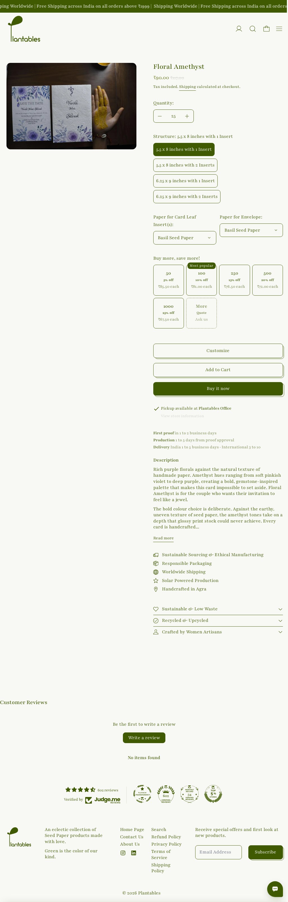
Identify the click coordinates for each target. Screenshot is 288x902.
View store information (182, 416)
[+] (187, 116)
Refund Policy (165, 837)
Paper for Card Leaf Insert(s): (174, 221)
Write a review (143, 737)
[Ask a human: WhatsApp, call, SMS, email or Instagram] (272, 889)
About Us (129, 844)
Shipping (187, 86)
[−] (159, 116)
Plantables (148, 893)
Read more (163, 538)
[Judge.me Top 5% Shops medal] (212, 793)
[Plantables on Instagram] (122, 853)
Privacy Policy (165, 844)
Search (157, 829)
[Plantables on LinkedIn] (132, 853)
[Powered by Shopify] (239, 29)
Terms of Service (159, 854)
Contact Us (130, 837)
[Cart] (266, 29)
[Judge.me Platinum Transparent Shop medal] (141, 793)
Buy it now (218, 388)
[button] (252, 29)
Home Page (131, 829)
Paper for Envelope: (241, 217)
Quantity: (163, 103)
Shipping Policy (159, 868)
